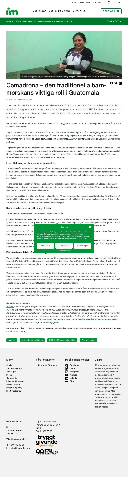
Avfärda (64, 246)
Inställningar (82, 246)
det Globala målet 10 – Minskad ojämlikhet (97, 319)
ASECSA (73, 139)
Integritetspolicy (64, 250)
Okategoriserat (25, 100)
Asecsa (10, 307)
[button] (90, 227)
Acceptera (45, 246)
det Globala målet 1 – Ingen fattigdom (52, 319)
